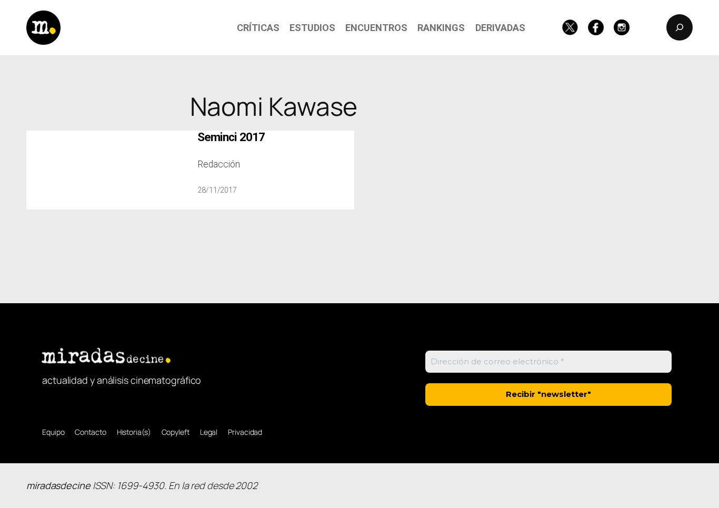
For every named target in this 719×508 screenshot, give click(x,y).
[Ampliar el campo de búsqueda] (679, 27)
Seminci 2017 (231, 137)
